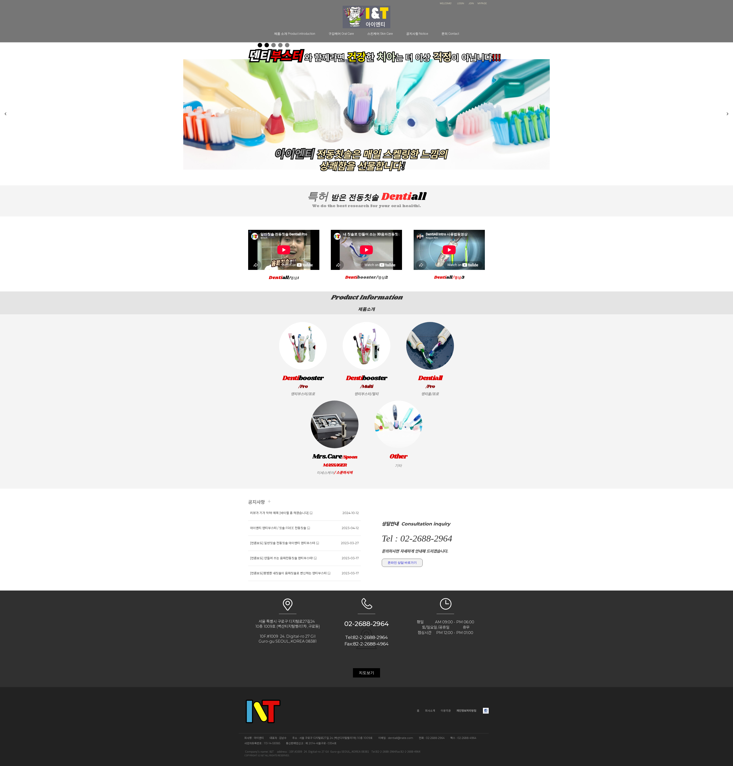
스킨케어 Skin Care (380, 33)
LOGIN (460, 3)
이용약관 (446, 710)
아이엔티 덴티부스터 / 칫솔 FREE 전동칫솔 (278, 528)
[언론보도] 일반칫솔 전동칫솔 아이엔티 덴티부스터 (282, 543)
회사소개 (430, 710)
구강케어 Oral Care (341, 33)
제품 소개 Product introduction (294, 33)
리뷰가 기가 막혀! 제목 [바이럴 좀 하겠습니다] (279, 513)
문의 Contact (450, 33)
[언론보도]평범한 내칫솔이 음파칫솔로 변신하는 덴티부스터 (288, 573)
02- (349, 624)
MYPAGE (482, 3)
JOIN (471, 3)
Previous (5, 114)
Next (727, 114)
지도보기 (366, 672)
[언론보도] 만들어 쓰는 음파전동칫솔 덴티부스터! (281, 558)
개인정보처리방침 (466, 710)
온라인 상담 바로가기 (402, 562)
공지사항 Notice (417, 33)
